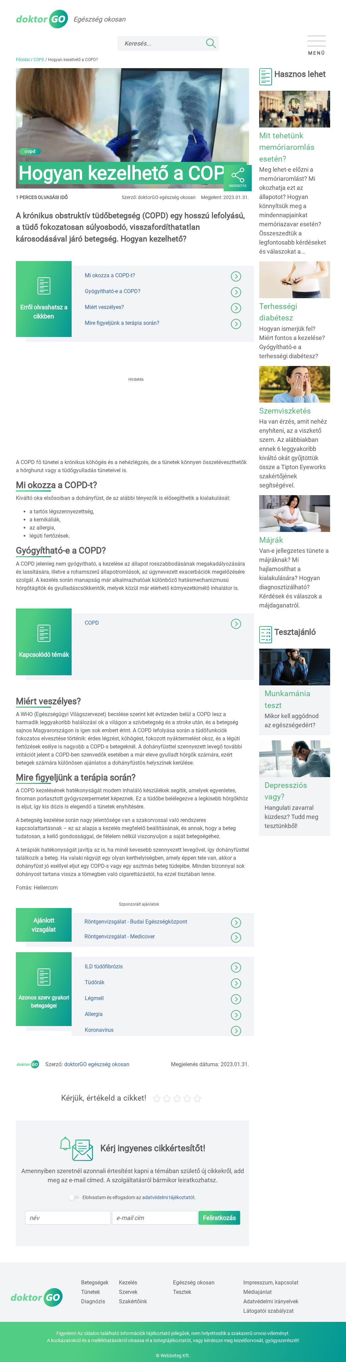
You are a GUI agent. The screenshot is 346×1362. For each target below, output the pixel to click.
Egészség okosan (194, 1282)
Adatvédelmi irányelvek (270, 1301)
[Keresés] (211, 43)
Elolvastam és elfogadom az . (139, 1197)
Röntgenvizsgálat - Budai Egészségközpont (135, 921)
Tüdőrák (94, 982)
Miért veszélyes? (104, 307)
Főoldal (23, 59)
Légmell (94, 998)
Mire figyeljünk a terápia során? (122, 323)
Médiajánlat (257, 1292)
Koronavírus (99, 1030)
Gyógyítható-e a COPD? (113, 291)
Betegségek (94, 1282)
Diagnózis (93, 1301)
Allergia (94, 1014)
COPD (38, 59)
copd (30, 151)
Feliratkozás (219, 1217)
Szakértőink (133, 1301)
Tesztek (182, 1292)
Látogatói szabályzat (268, 1311)
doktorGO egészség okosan (96, 1064)
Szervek (128, 1292)
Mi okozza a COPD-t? (110, 275)
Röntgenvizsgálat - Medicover (119, 936)
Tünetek (90, 1292)
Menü (316, 53)
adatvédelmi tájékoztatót (168, 1197)
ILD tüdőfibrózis (104, 966)
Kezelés (128, 1282)
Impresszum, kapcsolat (270, 1282)
